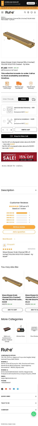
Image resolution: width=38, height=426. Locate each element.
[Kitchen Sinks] (21, 329)
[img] (7, 249)
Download (31, 3)
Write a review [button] (19, 227)
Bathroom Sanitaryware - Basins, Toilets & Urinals (7, 338)
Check (23, 99)
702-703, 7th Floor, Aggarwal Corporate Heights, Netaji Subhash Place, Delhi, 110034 (18, 358)
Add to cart (26, 130)
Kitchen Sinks (21, 336)
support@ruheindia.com (9, 378)
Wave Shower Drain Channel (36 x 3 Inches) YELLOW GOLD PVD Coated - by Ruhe (18, 19)
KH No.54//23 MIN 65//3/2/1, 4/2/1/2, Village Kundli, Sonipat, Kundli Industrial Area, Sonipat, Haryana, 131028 (18, 373)
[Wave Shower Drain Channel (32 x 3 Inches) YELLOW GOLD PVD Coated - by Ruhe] (12, 282)
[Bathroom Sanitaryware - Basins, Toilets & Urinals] (7, 329)
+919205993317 (6, 383)
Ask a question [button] (19, 232)
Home (3, 17)
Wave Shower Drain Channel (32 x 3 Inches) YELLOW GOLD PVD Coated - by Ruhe (12, 297)
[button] (35, 12)
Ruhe (6, 424)
